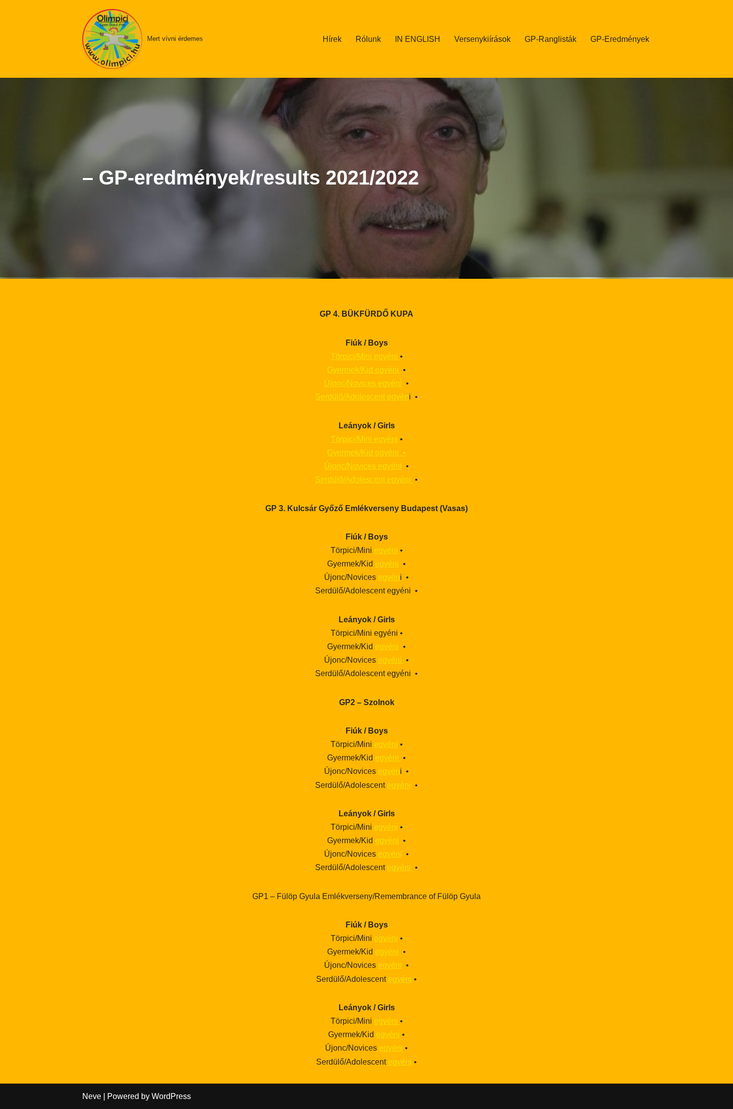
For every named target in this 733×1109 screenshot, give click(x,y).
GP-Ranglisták (550, 39)
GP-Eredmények (619, 39)
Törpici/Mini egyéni (365, 356)
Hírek (332, 39)
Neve (91, 1096)
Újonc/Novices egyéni (363, 383)
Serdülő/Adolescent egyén (362, 396)
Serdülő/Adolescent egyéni (364, 479)
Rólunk (368, 39)
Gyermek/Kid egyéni (364, 370)
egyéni (386, 550)
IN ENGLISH (417, 39)
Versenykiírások (482, 39)
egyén (389, 577)
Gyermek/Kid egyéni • (366, 452)
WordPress (171, 1096)
